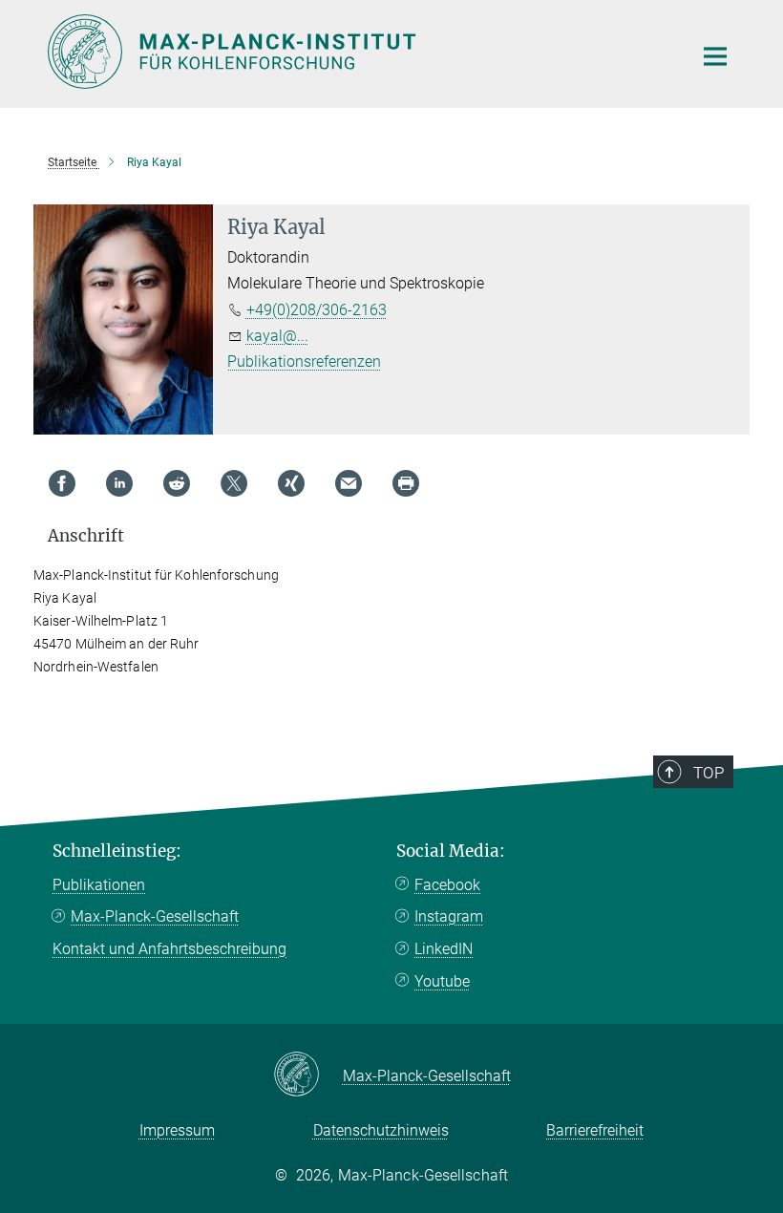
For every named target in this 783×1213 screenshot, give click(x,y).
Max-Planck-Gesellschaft (155, 916)
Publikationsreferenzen (304, 361)
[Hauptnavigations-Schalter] (715, 56)
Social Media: (450, 851)
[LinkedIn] (119, 483)
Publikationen (99, 885)
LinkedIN (443, 949)
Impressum (177, 1130)
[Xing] (291, 483)
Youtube (442, 981)
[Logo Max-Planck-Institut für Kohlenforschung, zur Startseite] (358, 51)
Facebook (447, 885)
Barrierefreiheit (595, 1130)
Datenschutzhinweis (381, 1130)
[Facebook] (62, 483)
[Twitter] (234, 483)
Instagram (448, 916)
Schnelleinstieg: (117, 851)
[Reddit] (176, 483)
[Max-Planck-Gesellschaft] (308, 1075)
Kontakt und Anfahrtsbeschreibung (169, 949)
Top (708, 772)
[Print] (406, 483)
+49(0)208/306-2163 (316, 310)
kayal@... (277, 336)
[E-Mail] (348, 483)
